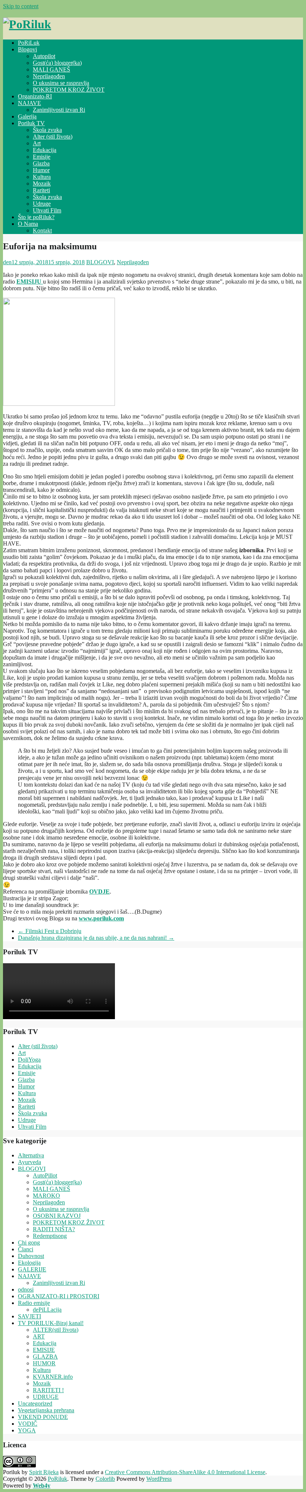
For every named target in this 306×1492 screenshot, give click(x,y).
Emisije (41, 157)
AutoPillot (45, 1175)
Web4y (41, 1485)
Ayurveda (29, 1162)
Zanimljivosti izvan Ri (59, 110)
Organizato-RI (35, 96)
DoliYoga (29, 1059)
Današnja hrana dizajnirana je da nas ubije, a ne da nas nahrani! (96, 938)
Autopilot (44, 56)
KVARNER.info (53, 1377)
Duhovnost (31, 1256)
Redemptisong (50, 1236)
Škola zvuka (47, 130)
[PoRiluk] (27, 24)
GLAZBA (45, 1356)
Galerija (27, 116)
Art (37, 143)
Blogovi (27, 49)
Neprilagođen (49, 76)
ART (39, 1336)
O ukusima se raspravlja (61, 83)
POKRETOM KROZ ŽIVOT (68, 89)
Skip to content (20, 6)
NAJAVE (29, 103)
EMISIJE (44, 1350)
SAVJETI (29, 1316)
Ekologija (29, 1262)
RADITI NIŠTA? (54, 1229)
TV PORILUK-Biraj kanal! (51, 1323)
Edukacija (44, 150)
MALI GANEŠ (51, 69)
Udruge (42, 203)
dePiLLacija (47, 1309)
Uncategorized (35, 1403)
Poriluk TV (31, 123)
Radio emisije (34, 1303)
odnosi (26, 1289)
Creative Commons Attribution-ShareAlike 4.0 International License (185, 1472)
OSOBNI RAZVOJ (57, 1216)
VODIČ (27, 1423)
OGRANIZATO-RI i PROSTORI (58, 1296)
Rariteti (41, 190)
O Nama (28, 224)
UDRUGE (46, 1397)
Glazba (41, 163)
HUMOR (44, 1363)
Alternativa (31, 1155)
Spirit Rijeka (44, 1472)
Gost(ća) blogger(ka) (57, 63)
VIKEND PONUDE (43, 1417)
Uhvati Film (47, 210)
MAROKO (46, 1195)
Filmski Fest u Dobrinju (49, 931)
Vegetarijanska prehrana (46, 1410)
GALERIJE (32, 1269)
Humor (41, 170)
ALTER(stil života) (55, 1330)
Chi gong (29, 1242)
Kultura (42, 177)
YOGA (27, 1430)
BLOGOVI (100, 262)
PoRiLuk (29, 42)
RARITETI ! (48, 1390)
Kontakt (42, 230)
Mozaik (42, 183)
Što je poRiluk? (36, 217)
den (7, 262)
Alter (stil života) (52, 136)
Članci (25, 1249)
